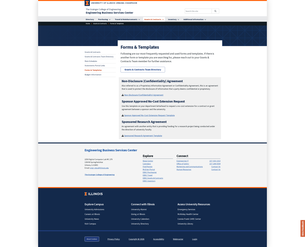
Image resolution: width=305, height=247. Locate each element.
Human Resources (184, 169)
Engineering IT (183, 161)
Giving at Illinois (138, 214)
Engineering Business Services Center (111, 150)
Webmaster (178, 239)
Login (194, 239)
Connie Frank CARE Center (189, 219)
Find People (147, 166)
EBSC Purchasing (150, 172)
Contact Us (215, 166)
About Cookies (92, 239)
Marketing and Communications (190, 166)
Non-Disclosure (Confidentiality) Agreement (143, 95)
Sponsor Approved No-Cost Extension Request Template (149, 115)
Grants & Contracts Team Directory (99, 56)
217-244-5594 (214, 164)
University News (92, 219)
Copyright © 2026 (136, 239)
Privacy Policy (113, 239)
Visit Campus (90, 223)
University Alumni (139, 209)
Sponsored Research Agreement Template (143, 135)
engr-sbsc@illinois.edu (99, 168)
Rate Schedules (91, 61)
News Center (148, 161)
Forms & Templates (93, 70)
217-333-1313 (214, 161)
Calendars (147, 164)
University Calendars (140, 219)
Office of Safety (183, 164)
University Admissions (94, 209)
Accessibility (158, 239)
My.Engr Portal (149, 169)
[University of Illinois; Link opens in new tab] (94, 193)
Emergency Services (186, 209)
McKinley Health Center (188, 214)
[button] (302, 228)
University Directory (140, 223)
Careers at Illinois (92, 214)
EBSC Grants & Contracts (153, 178)
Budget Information (93, 74)
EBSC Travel (147, 175)
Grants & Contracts (92, 52)
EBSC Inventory (149, 181)
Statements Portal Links (95, 65)
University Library (185, 223)
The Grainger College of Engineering (103, 9)
